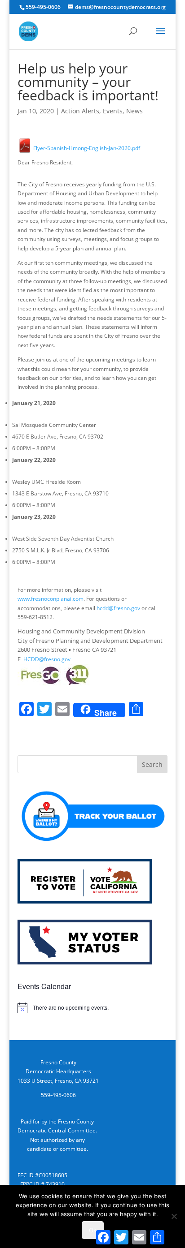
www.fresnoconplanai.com (51, 598)
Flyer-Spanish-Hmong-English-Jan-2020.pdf (86, 148)
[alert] (92, 1008)
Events (113, 111)
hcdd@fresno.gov (118, 608)
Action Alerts (80, 111)
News (134, 111)
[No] (173, 1216)
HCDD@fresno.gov (46, 659)
